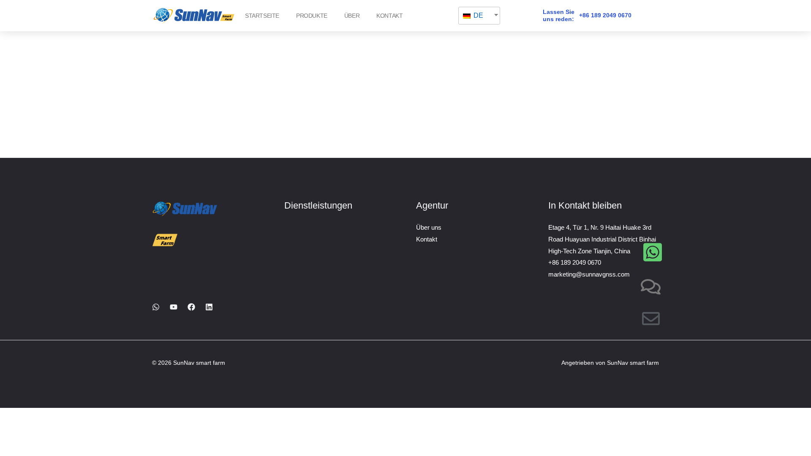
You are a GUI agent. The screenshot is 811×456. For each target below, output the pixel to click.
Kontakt (389, 15)
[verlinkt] (209, 307)
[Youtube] (173, 307)
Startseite (262, 15)
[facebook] (191, 307)
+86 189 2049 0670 (605, 15)
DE (477, 15)
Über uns (428, 227)
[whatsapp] (156, 307)
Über (351, 15)
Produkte (311, 15)
